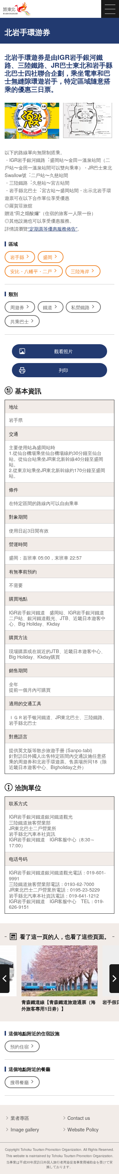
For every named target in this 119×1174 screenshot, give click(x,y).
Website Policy (83, 1129)
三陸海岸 (80, 271)
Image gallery (25, 1129)
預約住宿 (19, 1046)
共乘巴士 (19, 321)
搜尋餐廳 (19, 1082)
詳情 (26, 948)
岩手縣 (17, 256)
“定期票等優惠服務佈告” (52, 228)
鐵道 (47, 307)
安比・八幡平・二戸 (31, 271)
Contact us (78, 1118)
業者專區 (20, 1118)
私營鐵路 (80, 307)
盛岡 (47, 256)
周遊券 (17, 307)
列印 (63, 369)
